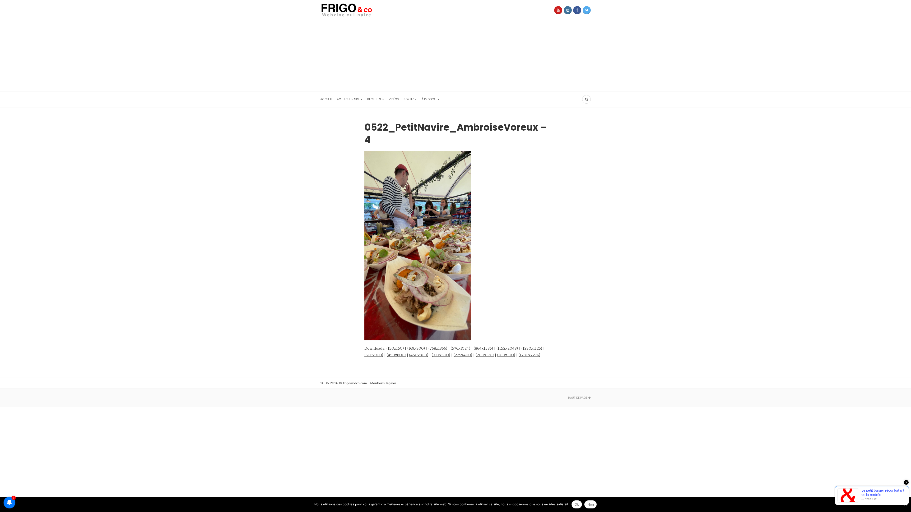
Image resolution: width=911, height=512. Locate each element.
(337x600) (441, 355)
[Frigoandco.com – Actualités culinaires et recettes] (355, 10)
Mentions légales (383, 383)
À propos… (429, 99)
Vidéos (394, 99)
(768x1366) (437, 348)
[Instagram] (568, 10)
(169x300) (416, 348)
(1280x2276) (529, 355)
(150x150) (395, 348)
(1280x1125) (531, 348)
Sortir (409, 99)
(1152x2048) (507, 348)
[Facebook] (577, 10)
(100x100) (506, 355)
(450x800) (396, 355)
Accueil (326, 99)
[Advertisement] (455, 56)
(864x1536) (483, 348)
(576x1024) (460, 348)
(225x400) (463, 355)
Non (590, 504)
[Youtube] (558, 10)
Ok (577, 504)
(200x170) (485, 355)
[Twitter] (587, 10)
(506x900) (373, 355)
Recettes (374, 99)
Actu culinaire (348, 99)
